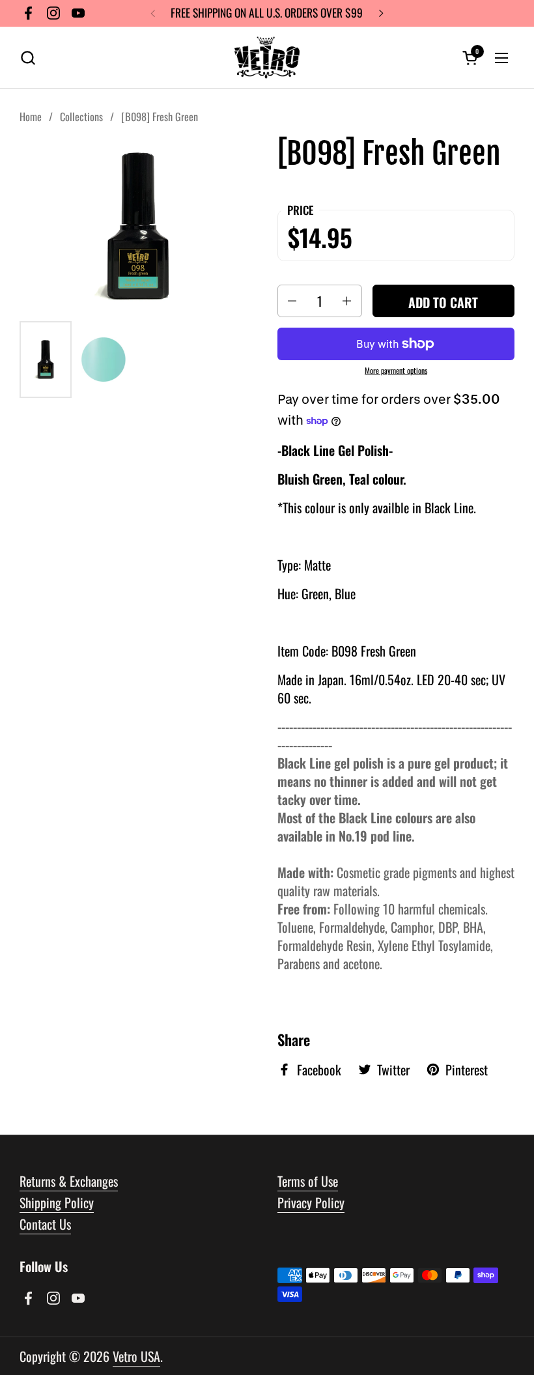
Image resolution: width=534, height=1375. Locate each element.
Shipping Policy (57, 1202)
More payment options (396, 370)
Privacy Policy (310, 1202)
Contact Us (45, 1224)
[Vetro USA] (267, 57)
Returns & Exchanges (69, 1181)
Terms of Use (307, 1181)
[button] (28, 58)
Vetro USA (136, 1356)
